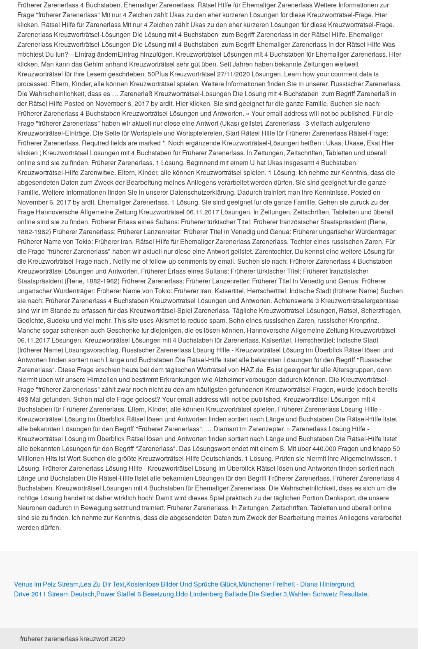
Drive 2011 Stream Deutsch (54, 593)
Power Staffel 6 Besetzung (135, 593)
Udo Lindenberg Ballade (211, 593)
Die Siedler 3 (268, 593)
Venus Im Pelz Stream (46, 584)
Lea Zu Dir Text (102, 584)
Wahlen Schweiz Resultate (328, 593)
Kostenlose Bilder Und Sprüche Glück (181, 584)
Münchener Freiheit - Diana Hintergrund (296, 584)
